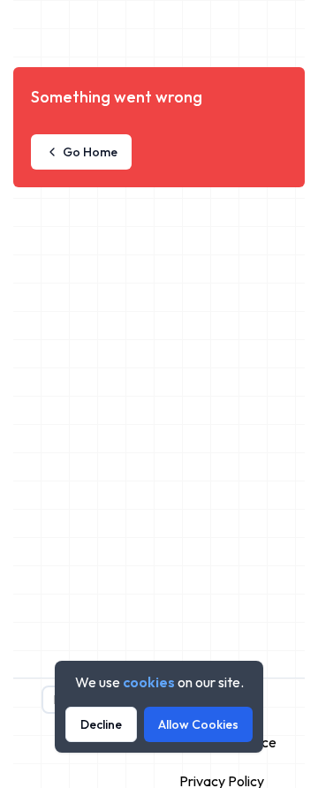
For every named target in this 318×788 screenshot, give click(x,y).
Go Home (90, 152)
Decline (101, 724)
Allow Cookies (198, 724)
